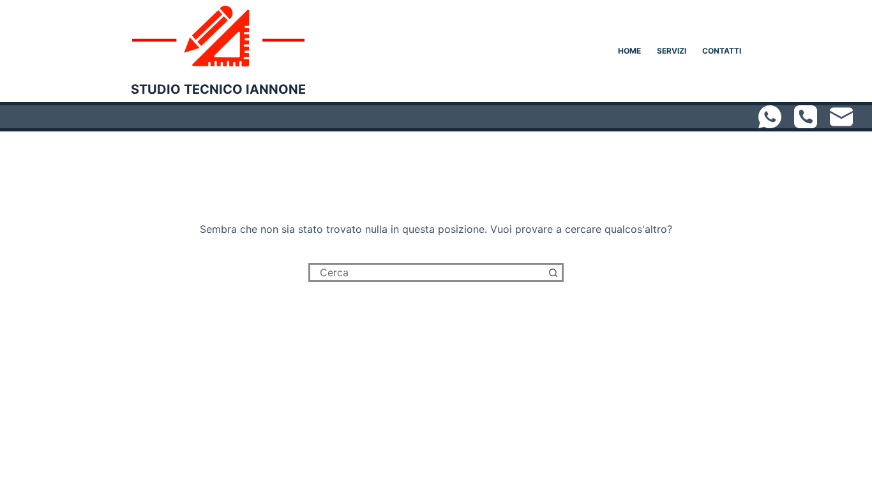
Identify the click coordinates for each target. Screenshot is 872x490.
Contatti (721, 51)
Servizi (671, 51)
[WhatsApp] (769, 116)
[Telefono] (805, 116)
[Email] (841, 116)
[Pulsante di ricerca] (554, 272)
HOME (629, 51)
